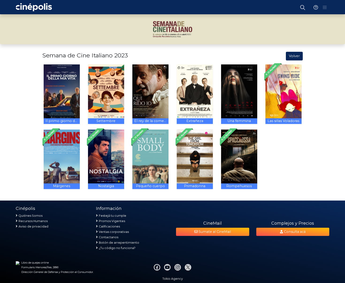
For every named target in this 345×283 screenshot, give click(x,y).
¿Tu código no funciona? (117, 248)
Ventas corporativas (114, 232)
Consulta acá (294, 232)
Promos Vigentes (112, 221)
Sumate (214, 232)
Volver (294, 56)
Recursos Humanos (33, 221)
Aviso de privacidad (33, 226)
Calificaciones (109, 226)
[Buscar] (303, 7)
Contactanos (108, 237)
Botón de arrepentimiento (119, 242)
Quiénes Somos (30, 215)
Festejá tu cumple (112, 215)
